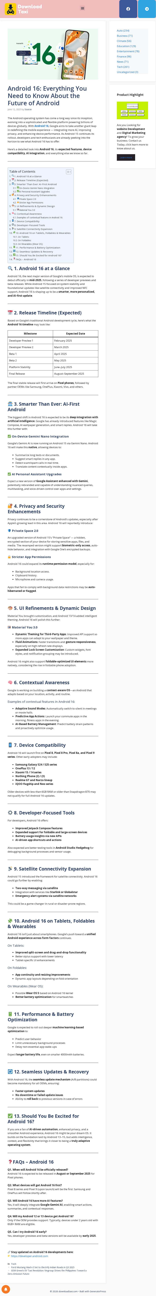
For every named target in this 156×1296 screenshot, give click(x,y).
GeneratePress (98, 1291)
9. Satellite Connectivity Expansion (33, 228)
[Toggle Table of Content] (67, 171)
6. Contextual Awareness (28, 213)
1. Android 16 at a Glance (28, 176)
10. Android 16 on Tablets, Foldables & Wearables (43, 232)
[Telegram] (147, 9)
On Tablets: (23, 236)
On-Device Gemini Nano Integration (36, 188)
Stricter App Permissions (31, 202)
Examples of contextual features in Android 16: (40, 217)
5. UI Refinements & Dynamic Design (34, 206)
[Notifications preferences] (6, 1289)
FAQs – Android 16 (26, 259)
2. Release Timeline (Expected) (31, 180)
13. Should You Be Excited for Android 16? (39, 255)
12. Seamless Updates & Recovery (34, 251)
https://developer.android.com (29, 1256)
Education (123, 46)
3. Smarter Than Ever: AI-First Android (35, 184)
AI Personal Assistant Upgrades (34, 191)
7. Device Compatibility (26, 221)
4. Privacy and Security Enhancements (35, 195)
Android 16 (41, 126)
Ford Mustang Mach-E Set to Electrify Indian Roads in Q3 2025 (42, 1267)
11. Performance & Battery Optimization (38, 247)
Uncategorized (126, 72)
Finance (121, 56)
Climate (121, 41)
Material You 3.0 (27, 210)
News (120, 61)
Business (122, 35)
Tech (13, 1263)
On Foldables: (24, 240)
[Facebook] (128, 9)
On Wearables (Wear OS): (30, 244)
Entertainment (125, 51)
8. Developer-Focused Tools (29, 225)
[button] (82, 8)
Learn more (126, 157)
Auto (120, 30)
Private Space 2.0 (27, 199)
